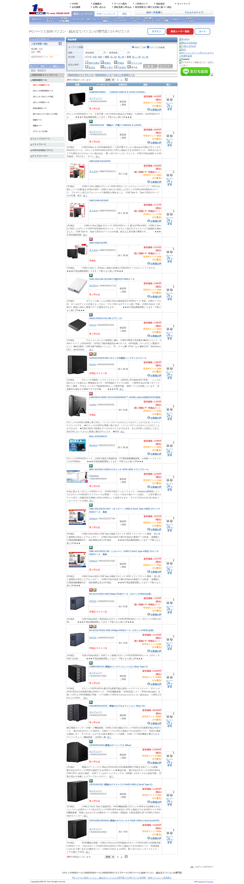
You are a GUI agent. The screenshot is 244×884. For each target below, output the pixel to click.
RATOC (93, 601)
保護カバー (37, 125)
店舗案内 (97, 4)
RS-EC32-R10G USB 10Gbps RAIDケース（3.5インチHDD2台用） (122, 630)
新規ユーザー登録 (180, 31)
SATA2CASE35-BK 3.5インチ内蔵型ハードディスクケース (117, 358)
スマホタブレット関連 (162, 19)
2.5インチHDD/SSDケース (43, 91)
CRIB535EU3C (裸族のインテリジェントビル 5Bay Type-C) (118, 666)
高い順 (121, 57)
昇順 (95, 57)
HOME (75, 4)
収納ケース (37, 120)
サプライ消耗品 (105, 19)
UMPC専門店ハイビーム (148, 19)
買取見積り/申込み (123, 7)
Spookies (201, 882)
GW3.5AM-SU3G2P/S (100, 161)
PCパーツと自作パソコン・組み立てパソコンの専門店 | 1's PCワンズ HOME (109, 877)
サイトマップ (183, 4)
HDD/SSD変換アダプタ (42, 150)
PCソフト (91, 19)
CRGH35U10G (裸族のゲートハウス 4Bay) (110, 745)
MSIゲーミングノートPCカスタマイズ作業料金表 (196, 54)
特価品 (120, 63)
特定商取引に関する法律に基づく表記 (153, 7)
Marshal (93, 445)
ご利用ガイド (141, 4)
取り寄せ (108, 67)
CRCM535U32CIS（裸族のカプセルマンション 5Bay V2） (117, 706)
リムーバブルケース (41, 139)
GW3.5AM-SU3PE (98, 243)
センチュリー (95, 98)
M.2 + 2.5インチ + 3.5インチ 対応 (45, 114)
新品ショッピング (83, 14)
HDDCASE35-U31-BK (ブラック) (105, 318)
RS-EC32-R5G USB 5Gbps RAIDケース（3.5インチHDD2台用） (121, 594)
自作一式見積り (154, 12)
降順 (100, 57)
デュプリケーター (40, 156)
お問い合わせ (99, 7)
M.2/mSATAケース (40, 108)
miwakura (94, 476)
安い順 (113, 57)
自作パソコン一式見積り (160, 877)
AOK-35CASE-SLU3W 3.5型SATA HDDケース (112, 279)
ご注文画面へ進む (39, 44)
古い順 (145, 57)
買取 (124, 14)
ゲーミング (78, 19)
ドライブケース (39, 144)
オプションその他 (40, 131)
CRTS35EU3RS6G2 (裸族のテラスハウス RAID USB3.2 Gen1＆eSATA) (124, 820)
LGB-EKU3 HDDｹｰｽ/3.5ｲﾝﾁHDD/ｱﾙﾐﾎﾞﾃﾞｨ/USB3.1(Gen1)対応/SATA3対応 (125, 397)
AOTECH (93, 285)
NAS (176, 19)
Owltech (93, 518)
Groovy (92, 325)
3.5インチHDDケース (41, 85)
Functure (210, 882)
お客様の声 (156, 109)
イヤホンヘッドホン (189, 19)
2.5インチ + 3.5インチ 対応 (43, 97)
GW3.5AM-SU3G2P (99, 200)
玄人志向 (93, 171)
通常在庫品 (93, 63)
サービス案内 (120, 4)
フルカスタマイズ (194, 12)
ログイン (156, 31)
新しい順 (136, 57)
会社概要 (76, 7)
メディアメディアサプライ (120, 19)
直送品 (91, 67)
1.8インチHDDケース (41, 102)
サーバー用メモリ (50, 19)
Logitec (92, 404)
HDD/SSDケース (39, 80)
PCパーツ (36, 19)
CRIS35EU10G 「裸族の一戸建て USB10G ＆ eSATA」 (116, 125)
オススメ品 (136, 63)
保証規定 (160, 4)
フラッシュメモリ (134, 19)
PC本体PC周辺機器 (64, 19)
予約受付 (121, 67)
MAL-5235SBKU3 (98, 436)
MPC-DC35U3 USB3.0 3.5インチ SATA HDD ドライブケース (119, 469)
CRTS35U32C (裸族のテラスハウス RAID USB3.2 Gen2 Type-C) (120, 784)
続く (98, 156)
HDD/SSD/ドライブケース (44, 75)
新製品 (107, 63)
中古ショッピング (106, 14)
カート (202, 31)
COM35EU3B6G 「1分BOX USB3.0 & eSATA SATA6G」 (118, 92)
